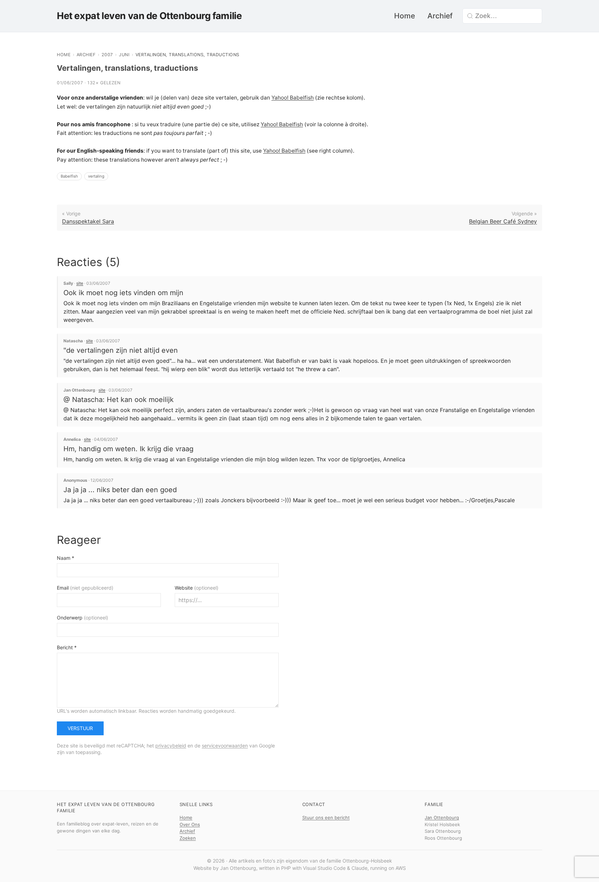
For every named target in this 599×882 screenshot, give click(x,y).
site (79, 283)
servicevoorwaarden (225, 745)
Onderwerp (82, 617)
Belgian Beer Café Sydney (503, 221)
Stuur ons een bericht (326, 817)
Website (196, 588)
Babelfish (69, 176)
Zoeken (188, 838)
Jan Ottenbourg (442, 817)
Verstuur (80, 728)
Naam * (65, 558)
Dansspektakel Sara (88, 221)
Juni (124, 54)
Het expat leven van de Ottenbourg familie (149, 16)
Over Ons (190, 824)
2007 (107, 54)
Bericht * (67, 647)
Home (404, 15)
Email (85, 588)
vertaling (96, 176)
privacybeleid (170, 745)
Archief (440, 15)
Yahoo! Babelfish (292, 97)
